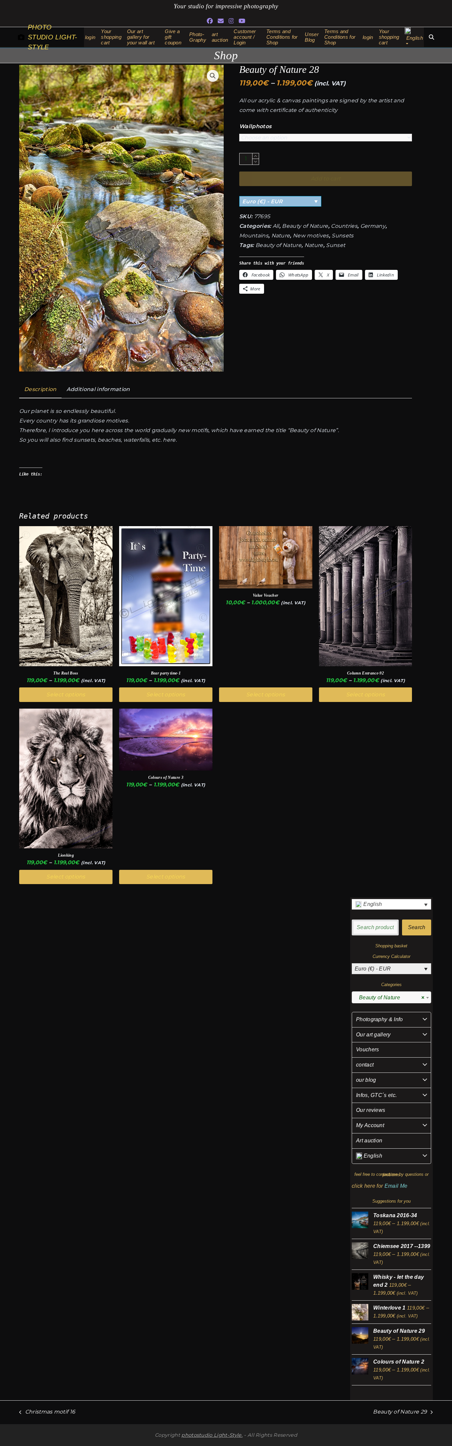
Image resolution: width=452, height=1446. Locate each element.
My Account (370, 1125)
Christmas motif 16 (47, 1413)
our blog (366, 1080)
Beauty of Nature (305, 226)
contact (365, 1065)
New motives (311, 235)
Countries (344, 226)
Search (417, 927)
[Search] (431, 37)
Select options (65, 694)
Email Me (396, 1186)
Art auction (369, 1140)
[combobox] (391, 997)
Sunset (335, 245)
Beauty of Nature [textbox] (389, 997)
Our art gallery (373, 1034)
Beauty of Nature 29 (400, 1413)
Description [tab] (40, 389)
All (276, 226)
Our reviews (370, 1110)
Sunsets (342, 235)
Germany (372, 226)
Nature (280, 235)
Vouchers (367, 1049)
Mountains (253, 235)
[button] (213, 76)
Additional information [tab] (98, 389)
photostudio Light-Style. (212, 1435)
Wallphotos (255, 126)
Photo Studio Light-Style (52, 37)
